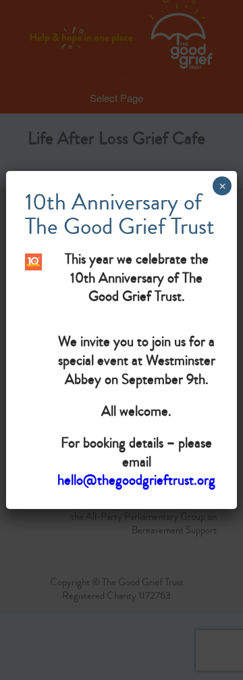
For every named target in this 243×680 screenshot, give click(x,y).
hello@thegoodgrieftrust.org (136, 480)
